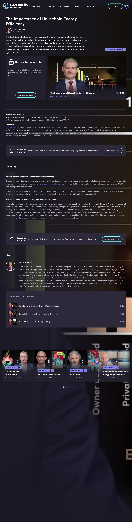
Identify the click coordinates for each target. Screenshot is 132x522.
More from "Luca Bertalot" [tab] (22, 296)
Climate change (12, 127)
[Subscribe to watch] (87, 78)
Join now (90, 6)
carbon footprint (49, 184)
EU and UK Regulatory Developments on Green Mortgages (41, 314)
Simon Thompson (10, 378)
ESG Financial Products (114, 50)
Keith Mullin (74, 378)
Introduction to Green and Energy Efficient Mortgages (39, 306)
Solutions (64, 6)
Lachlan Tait (107, 378)
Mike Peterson (42, 378)
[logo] (15, 6)
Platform (50, 6)
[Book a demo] (126, 6)
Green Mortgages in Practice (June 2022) (34, 322)
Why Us (77, 6)
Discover (36, 6)
